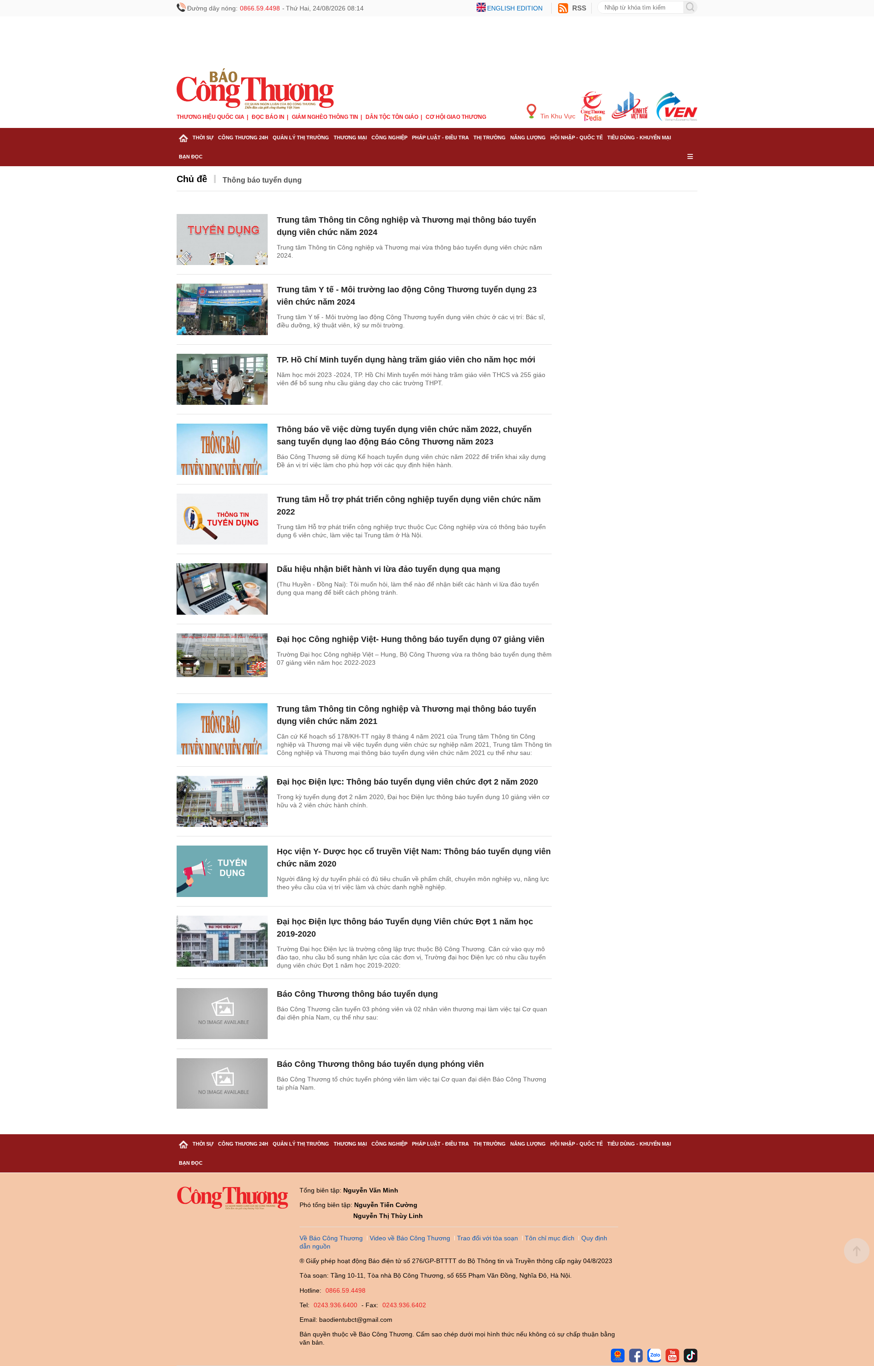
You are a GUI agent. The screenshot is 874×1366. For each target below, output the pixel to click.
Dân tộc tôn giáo (392, 117)
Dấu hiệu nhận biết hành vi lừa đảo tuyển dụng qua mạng (388, 569)
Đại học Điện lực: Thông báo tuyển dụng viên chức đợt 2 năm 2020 (407, 781)
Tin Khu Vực (557, 116)
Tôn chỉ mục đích (549, 1238)
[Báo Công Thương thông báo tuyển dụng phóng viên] (222, 1084)
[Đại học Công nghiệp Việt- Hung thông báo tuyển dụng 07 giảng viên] (222, 659)
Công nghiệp (389, 137)
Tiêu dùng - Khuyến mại (639, 137)
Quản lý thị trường (301, 137)
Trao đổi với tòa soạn (487, 1238)
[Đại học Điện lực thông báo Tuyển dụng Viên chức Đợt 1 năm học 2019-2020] (222, 941)
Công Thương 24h (243, 137)
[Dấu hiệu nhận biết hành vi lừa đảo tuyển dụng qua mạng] (222, 589)
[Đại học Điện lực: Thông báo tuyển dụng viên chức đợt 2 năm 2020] (222, 801)
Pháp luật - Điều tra (440, 137)
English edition (515, 8)
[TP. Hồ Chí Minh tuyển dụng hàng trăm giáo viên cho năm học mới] (222, 379)
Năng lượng (528, 137)
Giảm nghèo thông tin (325, 117)
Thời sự (203, 137)
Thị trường (489, 137)
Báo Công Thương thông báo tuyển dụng (357, 994)
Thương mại (350, 137)
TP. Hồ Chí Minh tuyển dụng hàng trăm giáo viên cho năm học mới (406, 359)
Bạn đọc (191, 156)
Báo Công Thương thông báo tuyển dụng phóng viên (380, 1064)
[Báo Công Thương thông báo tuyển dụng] (222, 1014)
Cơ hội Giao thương (456, 117)
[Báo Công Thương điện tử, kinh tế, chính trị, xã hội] (255, 88)
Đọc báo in (268, 117)
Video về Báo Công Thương (410, 1238)
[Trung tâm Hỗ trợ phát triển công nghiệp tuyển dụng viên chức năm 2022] (222, 519)
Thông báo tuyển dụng (262, 180)
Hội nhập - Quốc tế (576, 137)
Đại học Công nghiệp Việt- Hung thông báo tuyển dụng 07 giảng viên (410, 639)
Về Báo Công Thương (331, 1238)
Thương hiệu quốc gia (210, 117)
